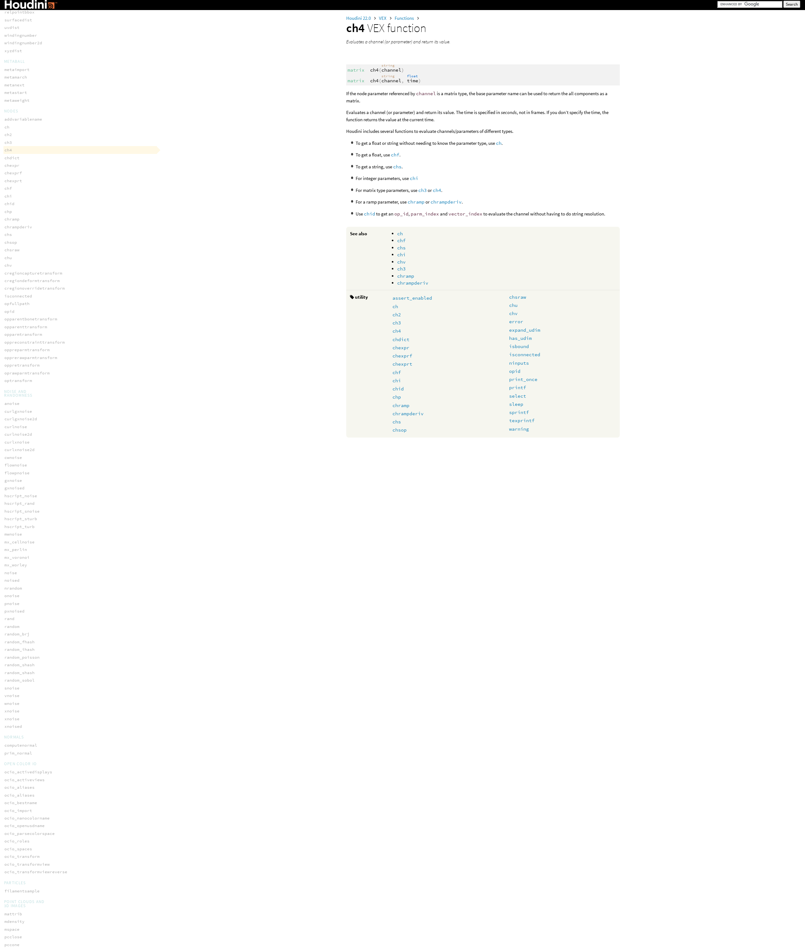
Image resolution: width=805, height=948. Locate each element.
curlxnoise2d (19, 449)
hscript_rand (19, 503)
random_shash (19, 664)
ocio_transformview (27, 864)
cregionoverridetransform (34, 288)
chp (396, 397)
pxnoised (14, 611)
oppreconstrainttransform (34, 342)
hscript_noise (20, 496)
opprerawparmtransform (30, 357)
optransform (18, 380)
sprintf (519, 412)
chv (401, 262)
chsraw (517, 297)
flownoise (15, 465)
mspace (11, 929)
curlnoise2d (18, 434)
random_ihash (19, 649)
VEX (383, 18)
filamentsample (22, 891)
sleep (516, 404)
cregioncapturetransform (33, 273)
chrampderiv (446, 202)
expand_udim (524, 330)
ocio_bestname (20, 802)
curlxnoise (17, 442)
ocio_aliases (19, 787)
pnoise (11, 603)
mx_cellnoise (19, 542)
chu (513, 305)
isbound (519, 346)
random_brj (17, 634)
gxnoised (14, 488)
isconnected (524, 354)
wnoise (11, 703)
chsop (399, 430)
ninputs (519, 363)
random (11, 626)
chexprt (402, 364)
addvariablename (23, 119)
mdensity (14, 921)
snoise (11, 688)
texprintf (522, 420)
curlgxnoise (18, 411)
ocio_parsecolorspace (29, 833)
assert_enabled (412, 298)
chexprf (402, 356)
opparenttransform (25, 327)
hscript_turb (19, 526)
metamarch (15, 77)
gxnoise (13, 480)
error (516, 321)
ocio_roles (17, 841)
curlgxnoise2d (20, 419)
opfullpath (17, 303)
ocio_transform (22, 856)
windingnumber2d (23, 43)
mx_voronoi (17, 557)
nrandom (13, 588)
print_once (523, 379)
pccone (11, 944)
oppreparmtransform (27, 349)
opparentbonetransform (30, 319)
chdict (400, 339)
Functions (405, 18)
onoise (11, 595)
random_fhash (19, 642)
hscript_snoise (22, 511)
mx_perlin (15, 549)
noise (10, 572)
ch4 (437, 190)
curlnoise (15, 426)
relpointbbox (19, 12)
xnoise (11, 711)
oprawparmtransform (27, 373)
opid (514, 371)
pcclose (13, 937)
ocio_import (18, 810)
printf (517, 387)
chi (414, 178)
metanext (14, 85)
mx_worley (15, 565)
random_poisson (22, 657)
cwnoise (13, 457)
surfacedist (18, 20)
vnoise (11, 695)
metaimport (17, 69)
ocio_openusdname (24, 825)
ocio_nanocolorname (27, 818)
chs (397, 167)
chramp (416, 202)
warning (519, 429)
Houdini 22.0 (359, 18)
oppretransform (22, 365)
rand (9, 618)
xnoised (13, 726)
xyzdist (13, 50)
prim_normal (18, 753)
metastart (15, 92)
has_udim (520, 338)
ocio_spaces (18, 849)
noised (11, 580)
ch (499, 143)
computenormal (20, 745)
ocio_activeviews (24, 779)
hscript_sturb (20, 518)
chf (395, 155)
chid (369, 214)
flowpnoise (17, 473)
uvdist (11, 27)
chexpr (400, 348)
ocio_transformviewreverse (35, 871)
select (517, 396)
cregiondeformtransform (32, 280)
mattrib (13, 914)
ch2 (396, 315)
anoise (11, 403)
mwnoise (13, 534)
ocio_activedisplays (28, 772)
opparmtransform (23, 334)
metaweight (17, 100)
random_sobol (19, 680)
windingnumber (20, 35)
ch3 (422, 190)
